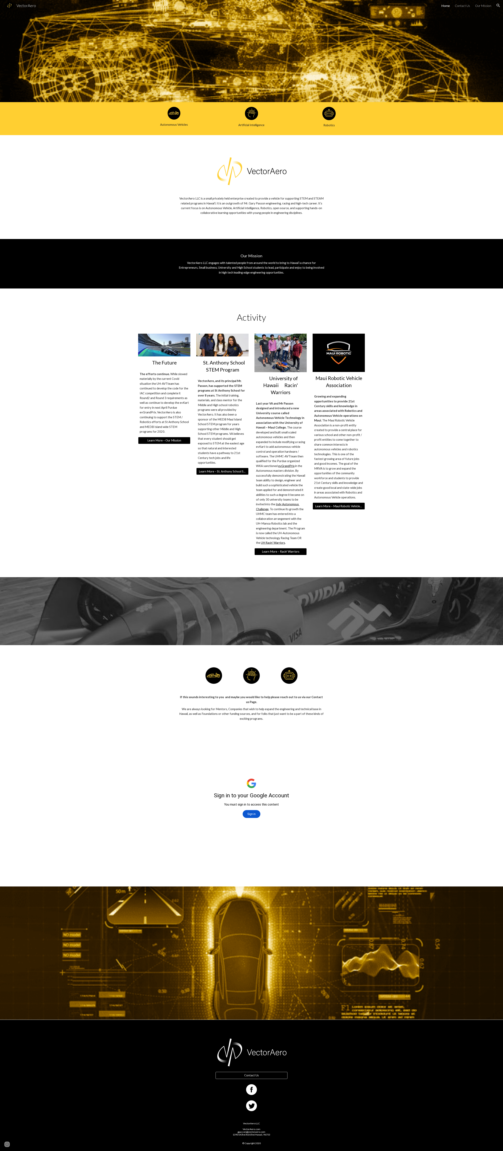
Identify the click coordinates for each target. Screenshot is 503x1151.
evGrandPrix (286, 466)
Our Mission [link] (483, 5)
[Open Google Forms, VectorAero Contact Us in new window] (319, 737)
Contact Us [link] (462, 5)
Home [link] (445, 5)
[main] (174, 125)
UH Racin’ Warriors (273, 542)
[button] (498, 5)
